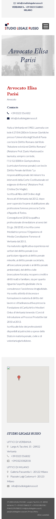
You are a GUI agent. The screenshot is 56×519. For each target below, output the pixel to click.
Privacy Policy (33, 512)
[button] (19, 378)
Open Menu (45, 26)
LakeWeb (45, 515)
